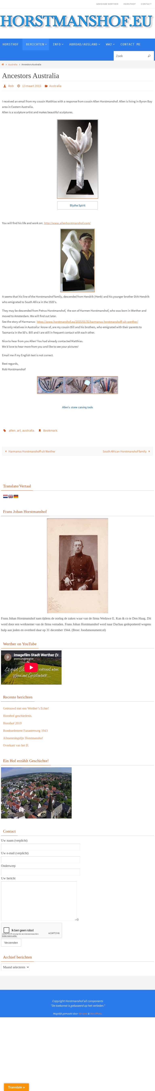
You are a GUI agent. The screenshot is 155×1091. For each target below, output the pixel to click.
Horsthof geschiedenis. (17, 713)
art (19, 429)
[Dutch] (5, 494)
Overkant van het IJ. (16, 743)
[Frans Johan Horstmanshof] (77, 563)
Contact (146, 3)
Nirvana (83, 1011)
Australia (12, 64)
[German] (16, 494)
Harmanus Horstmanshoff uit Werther (31, 449)
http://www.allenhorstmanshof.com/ (67, 222)
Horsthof (130, 3)
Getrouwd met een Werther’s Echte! (26, 706)
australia (28, 429)
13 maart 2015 (31, 85)
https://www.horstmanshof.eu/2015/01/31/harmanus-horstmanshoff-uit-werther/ (87, 320)
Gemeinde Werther (107, 3)
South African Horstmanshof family (125, 449)
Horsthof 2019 (12, 721)
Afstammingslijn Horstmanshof (23, 735)
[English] (10, 494)
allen (12, 429)
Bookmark (50, 429)
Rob (11, 85)
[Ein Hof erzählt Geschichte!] (36, 815)
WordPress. (96, 1011)
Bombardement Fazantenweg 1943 (25, 728)
